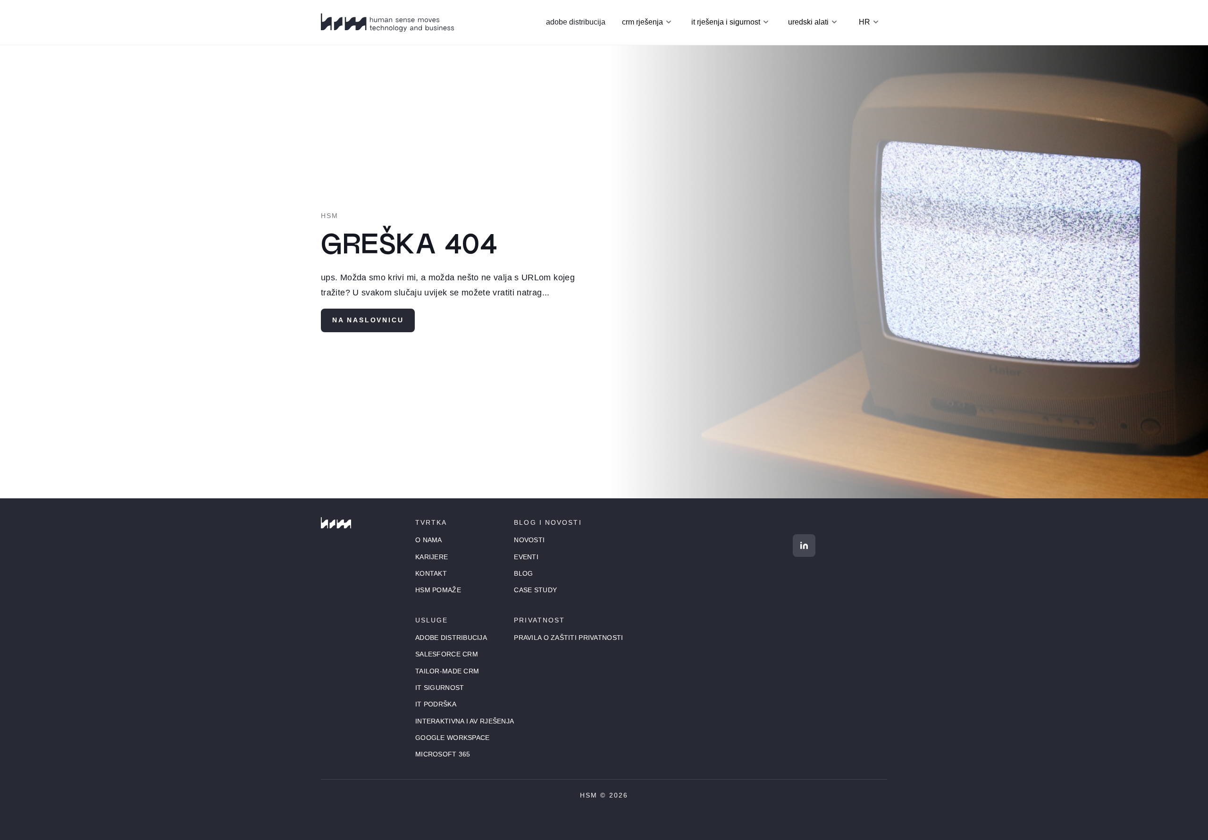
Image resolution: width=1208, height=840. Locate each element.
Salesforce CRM (446, 654)
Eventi (526, 557)
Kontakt (431, 573)
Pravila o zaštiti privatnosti (568, 637)
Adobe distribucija (451, 637)
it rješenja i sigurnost (725, 22)
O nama (428, 540)
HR (864, 22)
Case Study (535, 590)
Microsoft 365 (442, 754)
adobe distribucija (575, 22)
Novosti (529, 540)
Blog (523, 573)
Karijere (431, 557)
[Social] (804, 546)
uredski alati (808, 22)
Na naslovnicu (367, 320)
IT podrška (435, 704)
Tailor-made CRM (447, 671)
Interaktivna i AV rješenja (464, 721)
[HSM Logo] (336, 523)
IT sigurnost (439, 687)
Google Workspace (452, 737)
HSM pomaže (438, 590)
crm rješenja (642, 22)
